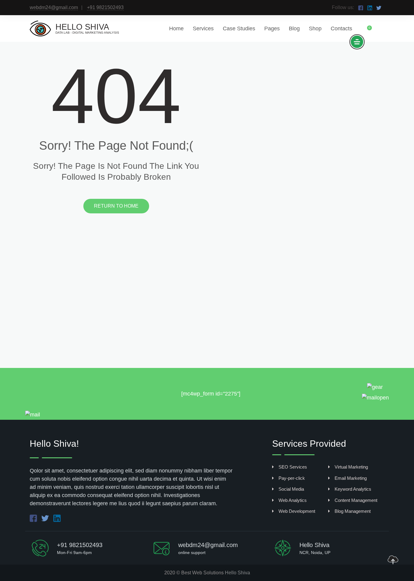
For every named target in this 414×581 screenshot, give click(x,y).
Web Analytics (293, 500)
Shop (315, 28)
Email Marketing (351, 478)
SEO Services (293, 466)
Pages (272, 28)
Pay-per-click (292, 478)
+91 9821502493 (105, 7)
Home (176, 28)
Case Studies (239, 28)
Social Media (291, 489)
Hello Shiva (237, 572)
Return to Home (116, 206)
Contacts (341, 28)
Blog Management (353, 511)
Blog (294, 28)
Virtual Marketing (351, 466)
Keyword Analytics (353, 489)
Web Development (297, 511)
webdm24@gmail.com (54, 7)
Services (203, 28)
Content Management (356, 500)
